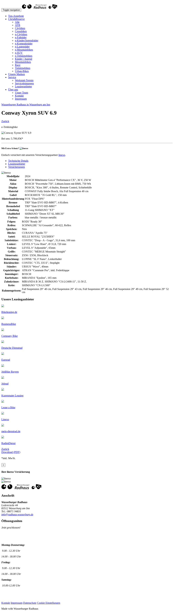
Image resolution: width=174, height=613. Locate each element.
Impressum (21, 98)
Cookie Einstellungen (48, 602)
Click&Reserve (16, 19)
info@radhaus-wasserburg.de (17, 514)
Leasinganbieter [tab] (16, 163)
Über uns (13, 89)
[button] (9, 312)
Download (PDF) (10, 452)
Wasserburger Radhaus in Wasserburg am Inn (25, 104)
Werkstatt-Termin (24, 80)
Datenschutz (29, 602)
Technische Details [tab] (18, 160)
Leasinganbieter (23, 86)
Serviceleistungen (24, 83)
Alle (17, 22)
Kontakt (19, 95)
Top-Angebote (16, 15)
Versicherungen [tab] (16, 166)
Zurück (5, 121)
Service (12, 77)
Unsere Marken (16, 74)
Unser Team (21, 92)
